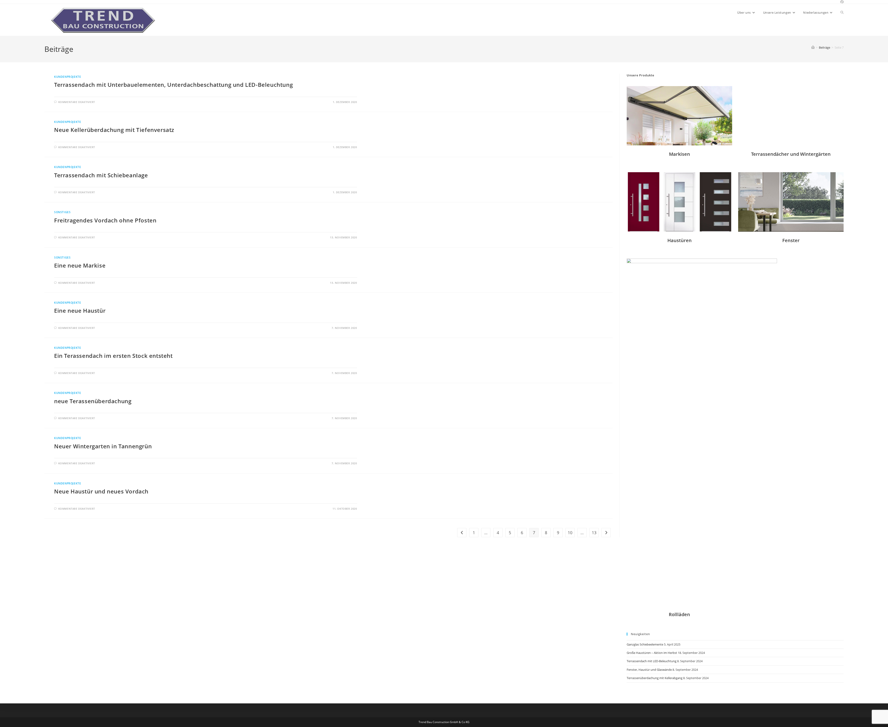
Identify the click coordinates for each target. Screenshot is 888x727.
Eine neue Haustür (79, 310)
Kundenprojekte (67, 77)
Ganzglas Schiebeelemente (645, 644)
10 (570, 532)
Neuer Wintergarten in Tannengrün (103, 446)
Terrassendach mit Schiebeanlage (101, 175)
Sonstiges (62, 212)
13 (594, 532)
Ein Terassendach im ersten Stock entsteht (113, 355)
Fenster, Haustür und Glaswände (649, 670)
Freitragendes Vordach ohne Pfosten (105, 220)
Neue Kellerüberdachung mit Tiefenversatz (114, 130)
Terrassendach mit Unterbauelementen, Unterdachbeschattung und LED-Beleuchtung (173, 84)
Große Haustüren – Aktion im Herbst (652, 653)
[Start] (812, 47)
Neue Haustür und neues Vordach (101, 491)
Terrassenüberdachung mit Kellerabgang (654, 678)
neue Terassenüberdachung (92, 401)
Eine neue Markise (79, 265)
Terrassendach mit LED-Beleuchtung (651, 661)
